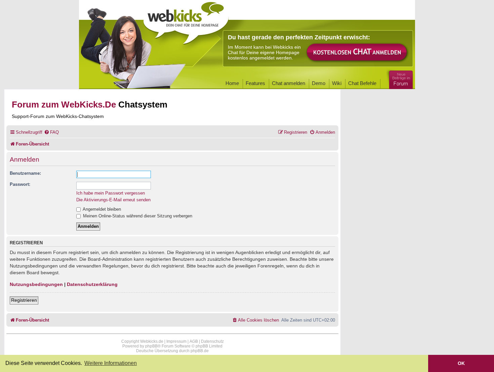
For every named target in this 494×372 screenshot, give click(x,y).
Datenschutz (212, 341)
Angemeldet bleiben (101, 209)
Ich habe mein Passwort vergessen (110, 193)
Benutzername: (25, 173)
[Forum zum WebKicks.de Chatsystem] (400, 78)
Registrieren (24, 300)
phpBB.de (200, 350)
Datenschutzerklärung (92, 284)
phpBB (151, 346)
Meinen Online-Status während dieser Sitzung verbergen (137, 215)
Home (232, 83)
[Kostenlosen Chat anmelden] (357, 52)
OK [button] (461, 363)
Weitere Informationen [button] (110, 363)
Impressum (176, 341)
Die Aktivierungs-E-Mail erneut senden (113, 199)
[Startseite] (186, 21)
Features (255, 83)
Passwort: (20, 184)
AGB (194, 341)
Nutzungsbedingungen (36, 284)
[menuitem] (51, 132)
